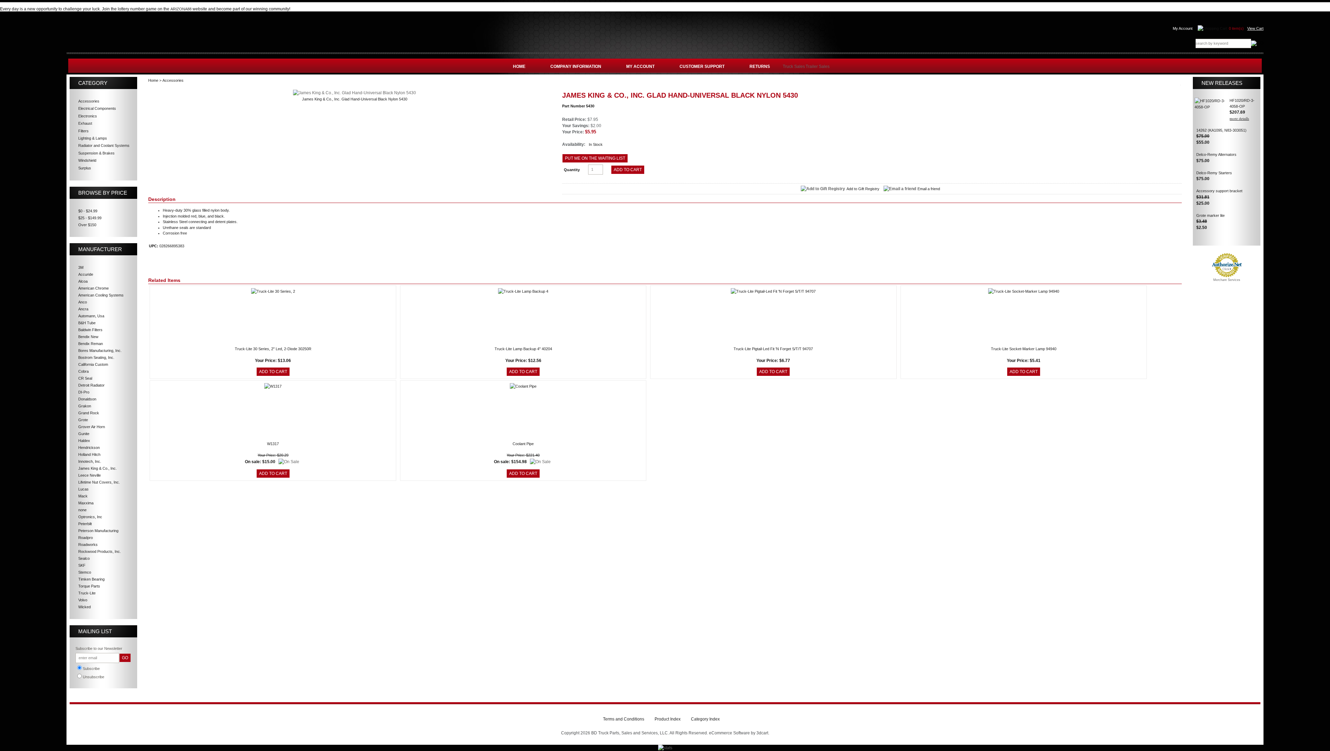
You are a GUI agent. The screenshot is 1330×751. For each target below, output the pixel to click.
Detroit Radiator (91, 385)
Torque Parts (89, 586)
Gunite (83, 434)
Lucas (83, 489)
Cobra (83, 371)
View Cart (1255, 28)
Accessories (173, 80)
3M (80, 267)
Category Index (705, 719)
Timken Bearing (91, 579)
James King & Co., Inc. (97, 468)
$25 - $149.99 (89, 218)
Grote (83, 420)
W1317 (273, 444)
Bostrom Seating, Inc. (96, 357)
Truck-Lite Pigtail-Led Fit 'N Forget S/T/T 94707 (773, 349)
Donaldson (87, 399)
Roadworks (88, 544)
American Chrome (93, 288)
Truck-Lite (87, 593)
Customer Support (702, 66)
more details (1239, 118)
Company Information (575, 66)
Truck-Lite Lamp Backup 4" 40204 (523, 349)
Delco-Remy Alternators (1216, 154)
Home (519, 66)
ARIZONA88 (181, 9)
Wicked (84, 607)
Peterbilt (85, 524)
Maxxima (86, 503)
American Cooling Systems (101, 295)
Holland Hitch (89, 454)
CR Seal (85, 378)
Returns (760, 66)
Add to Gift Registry (862, 189)
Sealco (84, 558)
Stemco (84, 572)
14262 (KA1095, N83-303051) (1221, 130)
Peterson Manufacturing (98, 531)
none (82, 510)
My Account (1182, 28)
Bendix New (88, 337)
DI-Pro (83, 392)
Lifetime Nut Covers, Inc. (99, 482)
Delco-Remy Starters (1214, 173)
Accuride (85, 274)
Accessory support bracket (1219, 191)
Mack (83, 496)
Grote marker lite (1210, 215)
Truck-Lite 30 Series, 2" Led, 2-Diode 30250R (273, 349)
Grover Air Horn (91, 427)
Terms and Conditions (623, 719)
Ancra (83, 309)
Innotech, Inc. (89, 461)
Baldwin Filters (90, 330)
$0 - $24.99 (87, 211)
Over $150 (87, 225)
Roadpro (85, 538)
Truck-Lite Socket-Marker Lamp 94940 (1023, 349)
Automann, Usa (91, 316)
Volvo (82, 600)
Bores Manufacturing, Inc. (100, 350)
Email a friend (928, 189)
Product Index (668, 719)
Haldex (84, 441)
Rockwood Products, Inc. (99, 551)
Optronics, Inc (90, 517)
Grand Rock (88, 413)
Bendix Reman (90, 344)
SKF (82, 565)
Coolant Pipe (523, 444)
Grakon (84, 406)
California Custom (93, 364)
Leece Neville (89, 475)
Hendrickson (89, 447)
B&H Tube (87, 323)
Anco (82, 302)
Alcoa (83, 281)
